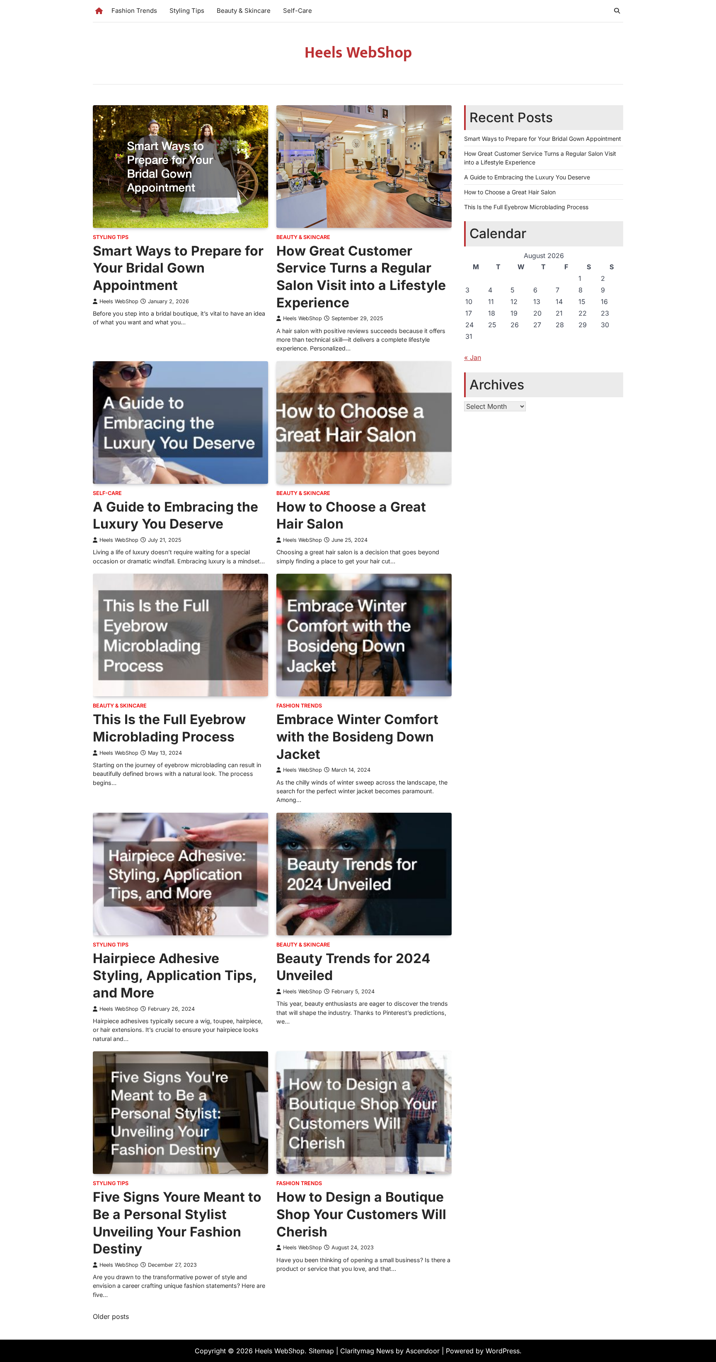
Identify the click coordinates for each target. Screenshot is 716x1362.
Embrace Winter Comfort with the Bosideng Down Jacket (357, 736)
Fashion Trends (134, 10)
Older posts (111, 1316)
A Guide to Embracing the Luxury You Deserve (527, 177)
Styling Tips (186, 10)
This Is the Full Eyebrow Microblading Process (526, 206)
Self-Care (297, 10)
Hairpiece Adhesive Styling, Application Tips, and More (175, 975)
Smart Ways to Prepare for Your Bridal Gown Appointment (178, 268)
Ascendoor (423, 1351)
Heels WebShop (358, 53)
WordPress (503, 1351)
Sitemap (321, 1351)
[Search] (617, 11)
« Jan (472, 357)
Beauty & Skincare (244, 10)
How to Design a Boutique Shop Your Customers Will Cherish (361, 1214)
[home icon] (99, 11)
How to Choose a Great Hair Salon (510, 192)
